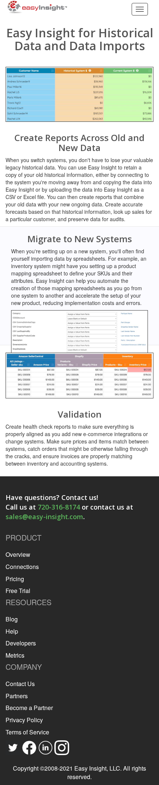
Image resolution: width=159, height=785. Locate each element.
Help (12, 631)
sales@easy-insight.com (44, 516)
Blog (12, 619)
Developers (21, 643)
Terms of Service (27, 732)
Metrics (15, 655)
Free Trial (18, 590)
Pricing (15, 579)
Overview (18, 554)
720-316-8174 (59, 507)
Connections (22, 566)
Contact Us (20, 683)
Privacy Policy (24, 720)
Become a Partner (29, 707)
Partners (17, 696)
